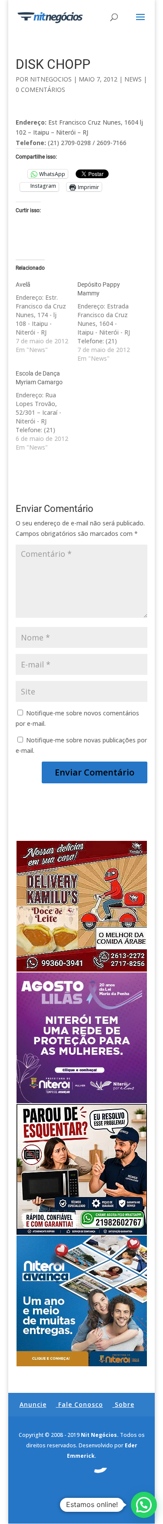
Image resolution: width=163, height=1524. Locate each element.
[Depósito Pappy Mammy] (108, 321)
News (133, 79)
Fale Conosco (80, 1404)
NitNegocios (51, 79)
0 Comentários (40, 89)
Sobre (124, 1404)
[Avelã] (46, 317)
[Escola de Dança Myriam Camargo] (46, 410)
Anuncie (33, 1404)
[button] (144, 1505)
